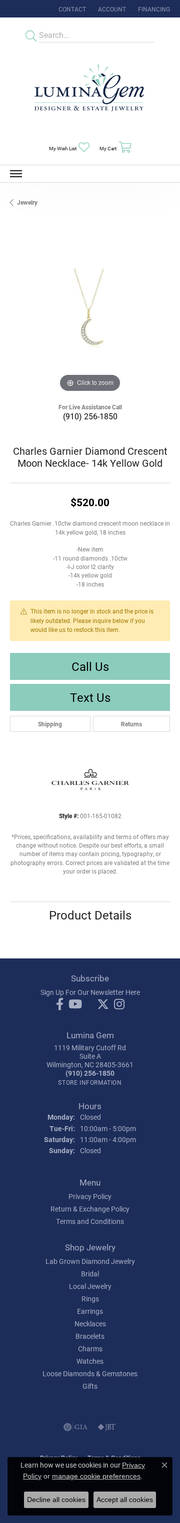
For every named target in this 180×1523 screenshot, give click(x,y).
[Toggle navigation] (16, 173)
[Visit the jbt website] (107, 1427)
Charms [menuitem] (90, 1348)
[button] (111, 8)
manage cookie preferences (96, 1476)
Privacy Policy (90, 1196)
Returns (131, 724)
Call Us (90, 666)
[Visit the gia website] (76, 1427)
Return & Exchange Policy (90, 1209)
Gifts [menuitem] (90, 1386)
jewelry (27, 202)
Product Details (90, 915)
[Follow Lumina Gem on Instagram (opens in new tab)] (119, 1004)
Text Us (90, 697)
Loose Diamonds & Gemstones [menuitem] (90, 1373)
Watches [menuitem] (90, 1361)
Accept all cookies (124, 1500)
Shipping (50, 724)
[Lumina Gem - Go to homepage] (90, 91)
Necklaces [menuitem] (90, 1323)
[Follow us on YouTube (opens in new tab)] (75, 1004)
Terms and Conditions (90, 1221)
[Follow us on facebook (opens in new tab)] (60, 1004)
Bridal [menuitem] (90, 1273)
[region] (90, 315)
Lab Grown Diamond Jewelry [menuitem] (90, 1261)
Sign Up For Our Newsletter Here (90, 992)
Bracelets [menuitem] (90, 1336)
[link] (71, 8)
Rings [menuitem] (90, 1298)
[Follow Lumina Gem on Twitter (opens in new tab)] (103, 1004)
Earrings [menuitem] (90, 1311)
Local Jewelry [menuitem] (90, 1286)
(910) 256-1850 (90, 416)
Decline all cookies (56, 1500)
